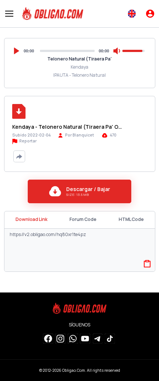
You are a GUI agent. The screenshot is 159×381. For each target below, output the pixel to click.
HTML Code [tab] (131, 219)
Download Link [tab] (31, 219)
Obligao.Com (73, 370)
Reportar (27, 140)
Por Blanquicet (79, 135)
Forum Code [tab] (83, 219)
